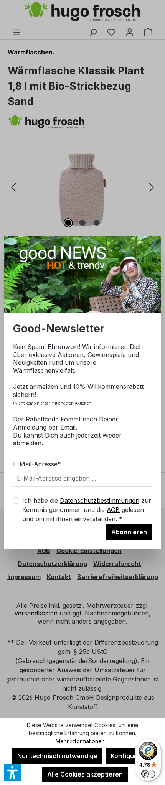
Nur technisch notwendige (57, 756)
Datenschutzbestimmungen (99, 500)
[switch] (148, 774)
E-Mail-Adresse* (37, 464)
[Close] (150, 245)
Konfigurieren (131, 756)
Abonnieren (129, 532)
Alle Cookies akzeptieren (85, 774)
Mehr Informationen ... (83, 741)
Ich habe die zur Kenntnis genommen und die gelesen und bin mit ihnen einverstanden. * (86, 510)
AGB (113, 509)
